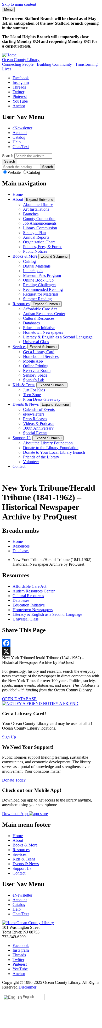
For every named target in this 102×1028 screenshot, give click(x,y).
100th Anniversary (38, 428)
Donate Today (14, 780)
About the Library (38, 204)
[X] (51, 651)
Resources (21, 304)
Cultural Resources (38, 318)
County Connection (39, 218)
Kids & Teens (24, 385)
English (28, 997)
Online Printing (35, 366)
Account (20, 132)
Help (17, 142)
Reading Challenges (39, 285)
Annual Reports (36, 237)
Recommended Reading (43, 289)
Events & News (26, 404)
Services (19, 346)
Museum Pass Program (42, 275)
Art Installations (36, 209)
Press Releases (35, 419)
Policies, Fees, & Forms (42, 246)
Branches (30, 214)
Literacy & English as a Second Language (58, 337)
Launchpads (33, 271)
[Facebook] (51, 643)
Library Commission (40, 228)
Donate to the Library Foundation (50, 447)
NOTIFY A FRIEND (60, 703)
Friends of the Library (41, 457)
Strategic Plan (34, 232)
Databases (31, 323)
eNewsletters (33, 414)
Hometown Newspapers (43, 332)
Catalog (19, 137)
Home (18, 194)
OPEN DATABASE (19, 699)
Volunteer (31, 461)
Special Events (35, 433)
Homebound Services (41, 356)
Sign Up (9, 737)
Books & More (25, 256)
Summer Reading (37, 299)
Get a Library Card (38, 352)
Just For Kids (34, 390)
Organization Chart (39, 242)
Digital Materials (36, 266)
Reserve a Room (36, 370)
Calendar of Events (39, 409)
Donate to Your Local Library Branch (54, 452)
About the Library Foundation (48, 443)
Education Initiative (39, 327)
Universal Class (36, 341)
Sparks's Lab (33, 380)
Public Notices (35, 251)
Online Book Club (38, 280)
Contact (19, 466)
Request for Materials (40, 294)
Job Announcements (39, 223)
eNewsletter (22, 128)
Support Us (22, 438)
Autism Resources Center (44, 313)
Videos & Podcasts (38, 423)
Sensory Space (35, 375)
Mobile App (33, 361)
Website (15, 172)
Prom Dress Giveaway (41, 399)
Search (7, 155)
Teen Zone (32, 394)
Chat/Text (21, 146)
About (18, 199)
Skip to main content (19, 4)
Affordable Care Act (40, 309)
